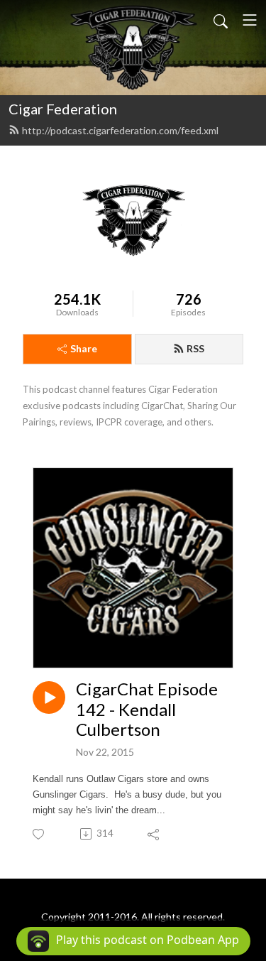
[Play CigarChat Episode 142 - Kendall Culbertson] (49, 697)
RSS (195, 348)
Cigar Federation (63, 108)
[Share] (154, 834)
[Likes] (39, 834)
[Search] (220, 20)
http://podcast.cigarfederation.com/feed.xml (120, 130)
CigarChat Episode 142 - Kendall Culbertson (147, 709)
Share (83, 348)
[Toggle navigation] (249, 19)
